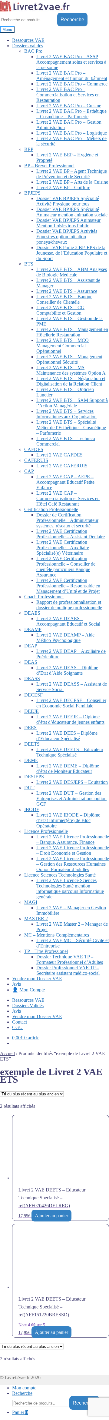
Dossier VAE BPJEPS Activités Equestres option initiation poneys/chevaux (66, 237)
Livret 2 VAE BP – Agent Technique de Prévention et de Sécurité (71, 174)
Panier (20, 1412)
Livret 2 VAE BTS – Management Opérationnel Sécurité (69, 359)
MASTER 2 (36, 918)
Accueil (7, 1053)
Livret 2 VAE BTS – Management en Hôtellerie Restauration (72, 332)
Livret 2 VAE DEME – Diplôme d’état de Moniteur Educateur (67, 768)
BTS (28, 263)
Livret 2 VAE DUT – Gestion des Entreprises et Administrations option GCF (71, 798)
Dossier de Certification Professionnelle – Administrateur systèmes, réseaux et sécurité (67, 520)
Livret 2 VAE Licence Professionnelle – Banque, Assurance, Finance (72, 839)
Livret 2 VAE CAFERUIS (62, 465)
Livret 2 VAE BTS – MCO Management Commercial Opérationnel (62, 346)
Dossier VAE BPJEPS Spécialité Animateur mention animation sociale (71, 212)
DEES (30, 727)
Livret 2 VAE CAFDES (59, 454)
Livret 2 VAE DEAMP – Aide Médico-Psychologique (65, 637)
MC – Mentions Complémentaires (56, 934)
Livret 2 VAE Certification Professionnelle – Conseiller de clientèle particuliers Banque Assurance (65, 566)
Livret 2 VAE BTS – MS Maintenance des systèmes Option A (71, 370)
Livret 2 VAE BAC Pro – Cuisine (68, 105)
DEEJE (31, 711)
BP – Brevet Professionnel (49, 165)
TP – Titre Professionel (46, 951)
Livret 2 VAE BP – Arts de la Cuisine (72, 182)
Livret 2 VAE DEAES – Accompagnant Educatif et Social (68, 621)
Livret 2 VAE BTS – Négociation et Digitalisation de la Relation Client (70, 381)
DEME (31, 760)
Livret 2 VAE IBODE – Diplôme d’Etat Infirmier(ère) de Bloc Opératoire (68, 820)
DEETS (32, 744)
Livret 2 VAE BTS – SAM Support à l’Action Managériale (72, 403)
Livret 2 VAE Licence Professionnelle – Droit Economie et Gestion (72, 850)
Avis (16, 984)
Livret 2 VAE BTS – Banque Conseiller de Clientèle (64, 299)
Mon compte (24, 1387)
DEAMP (32, 629)
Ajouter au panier (51, 1215)
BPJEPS (32, 192)
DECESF (33, 694)
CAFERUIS (36, 460)
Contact (19, 1021)
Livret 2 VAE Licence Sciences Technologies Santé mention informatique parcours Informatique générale (70, 888)
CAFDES (33, 449)
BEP (28, 149)
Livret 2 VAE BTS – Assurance (66, 291)
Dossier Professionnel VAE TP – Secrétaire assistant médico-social (68, 970)
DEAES (32, 613)
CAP (29, 471)
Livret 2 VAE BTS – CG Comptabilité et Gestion (60, 310)
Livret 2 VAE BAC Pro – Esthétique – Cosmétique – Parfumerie (71, 114)
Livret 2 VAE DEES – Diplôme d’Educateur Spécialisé (66, 735)
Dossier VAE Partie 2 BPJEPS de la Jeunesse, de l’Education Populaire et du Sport (71, 253)
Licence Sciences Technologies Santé (60, 874)
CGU (17, 1027)
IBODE (31, 809)
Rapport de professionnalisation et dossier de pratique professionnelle (69, 605)
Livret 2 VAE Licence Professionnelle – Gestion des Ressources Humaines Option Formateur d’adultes (72, 864)
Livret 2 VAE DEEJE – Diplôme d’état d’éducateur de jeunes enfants (70, 719)
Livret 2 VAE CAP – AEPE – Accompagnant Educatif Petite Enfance (65, 482)
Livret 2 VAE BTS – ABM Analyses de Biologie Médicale (71, 272)
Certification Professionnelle (51, 509)
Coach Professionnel (44, 596)
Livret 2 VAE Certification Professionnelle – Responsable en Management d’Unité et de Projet (68, 586)
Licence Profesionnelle (46, 831)
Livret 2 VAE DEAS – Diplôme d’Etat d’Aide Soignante (67, 670)
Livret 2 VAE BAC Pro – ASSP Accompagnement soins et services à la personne (71, 62)
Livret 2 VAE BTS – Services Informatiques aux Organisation (66, 414)
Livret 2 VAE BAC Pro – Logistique (71, 132)
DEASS (32, 678)
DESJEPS (34, 776)
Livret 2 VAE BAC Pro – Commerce (71, 83)
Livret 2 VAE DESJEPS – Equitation (72, 782)
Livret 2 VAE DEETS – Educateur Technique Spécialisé (69, 752)
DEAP (30, 645)
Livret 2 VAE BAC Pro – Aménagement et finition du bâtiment (71, 75)
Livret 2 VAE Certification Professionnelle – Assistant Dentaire (70, 534)
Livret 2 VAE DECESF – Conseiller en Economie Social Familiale (71, 703)
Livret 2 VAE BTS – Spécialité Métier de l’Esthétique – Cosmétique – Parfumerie (71, 427)
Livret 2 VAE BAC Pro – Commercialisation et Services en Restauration (68, 95)
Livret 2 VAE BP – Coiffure (63, 187)
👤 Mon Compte (28, 989)
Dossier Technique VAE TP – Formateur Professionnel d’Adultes (69, 959)
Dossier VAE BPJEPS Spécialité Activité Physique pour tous (67, 201)
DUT (29, 787)
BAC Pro (33, 51)
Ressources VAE (28, 40)
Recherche (72, 19)
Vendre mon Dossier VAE (37, 978)
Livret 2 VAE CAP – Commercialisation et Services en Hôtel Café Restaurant (68, 498)
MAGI (30, 902)
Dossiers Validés (28, 1005)
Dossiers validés (27, 45)
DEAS (30, 662)
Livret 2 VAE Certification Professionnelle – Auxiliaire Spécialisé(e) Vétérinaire (62, 548)
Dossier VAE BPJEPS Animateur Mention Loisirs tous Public (68, 223)
